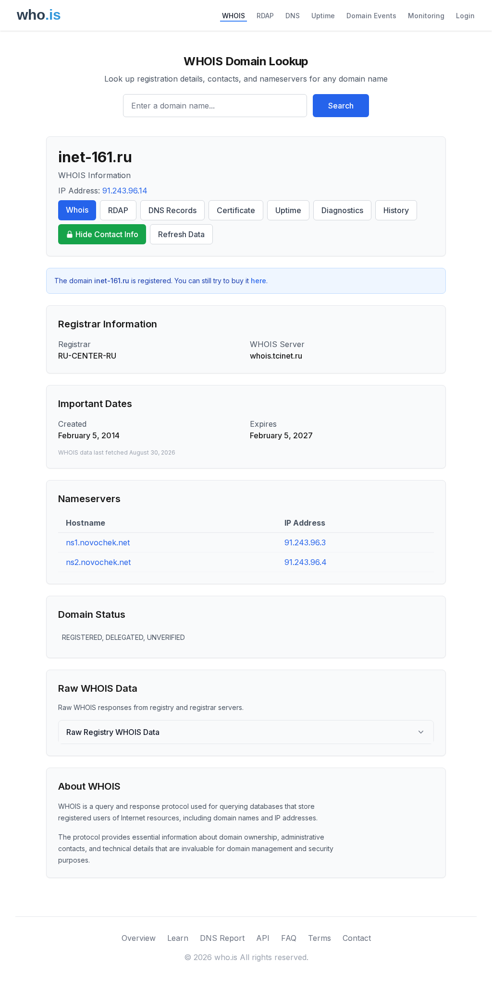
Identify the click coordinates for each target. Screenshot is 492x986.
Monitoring (426, 16)
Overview (139, 938)
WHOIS (233, 16)
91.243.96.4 (305, 562)
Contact (357, 938)
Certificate (236, 210)
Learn (177, 938)
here (258, 281)
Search (341, 105)
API (263, 938)
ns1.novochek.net (98, 542)
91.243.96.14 (125, 190)
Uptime (323, 16)
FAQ (288, 938)
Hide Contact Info (106, 234)
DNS (292, 16)
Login (465, 16)
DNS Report (222, 938)
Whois (77, 210)
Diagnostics (342, 210)
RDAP (265, 16)
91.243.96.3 (305, 542)
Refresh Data (181, 234)
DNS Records (172, 210)
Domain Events (371, 16)
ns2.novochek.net (98, 562)
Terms (319, 938)
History (396, 210)
